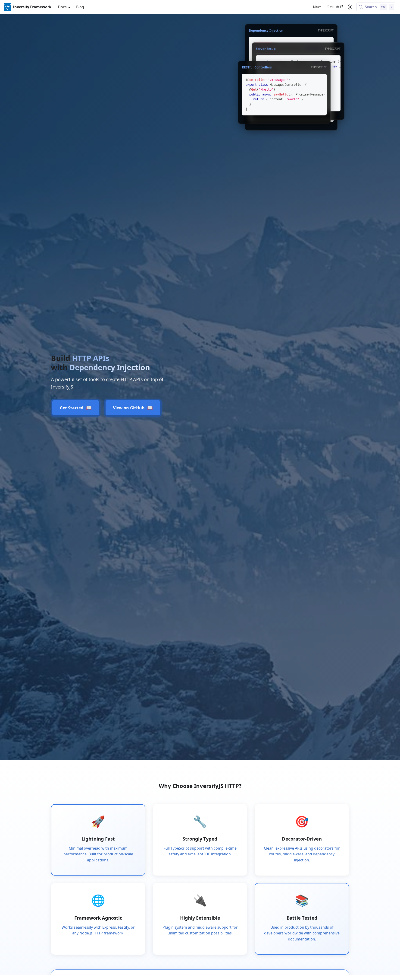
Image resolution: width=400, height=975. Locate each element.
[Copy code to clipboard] (335, 63)
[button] (284, 94)
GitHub (333, 7)
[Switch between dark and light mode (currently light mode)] (349, 7)
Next (317, 7)
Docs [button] (62, 7)
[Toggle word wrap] (312, 82)
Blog (80, 7)
